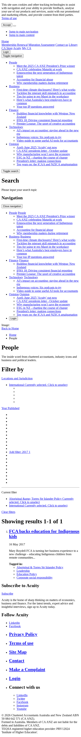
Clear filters (8, 512)
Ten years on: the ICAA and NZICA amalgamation (47, 164)
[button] (13, 56)
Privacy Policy (23, 634)
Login (6, 52)
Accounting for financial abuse (35, 79)
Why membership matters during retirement (42, 82)
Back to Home (10, 328)
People (13, 62)
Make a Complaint (27, 669)
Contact (16, 660)
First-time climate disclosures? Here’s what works (46, 89)
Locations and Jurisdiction (17, 378)
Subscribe (7, 593)
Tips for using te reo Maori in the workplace (43, 96)
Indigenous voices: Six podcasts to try (39, 137)
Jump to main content (21, 35)
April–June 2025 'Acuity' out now (37, 147)
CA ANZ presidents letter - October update (42, 150)
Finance (13, 110)
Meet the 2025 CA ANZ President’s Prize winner (46, 66)
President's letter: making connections (39, 161)
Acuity (17, 48)
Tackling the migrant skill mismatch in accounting (46, 93)
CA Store (7, 48)
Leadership (23, 570)
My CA (26, 48)
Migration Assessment (41, 44)
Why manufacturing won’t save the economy (43, 154)
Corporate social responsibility (35, 577)
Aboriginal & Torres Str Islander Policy (40, 567)
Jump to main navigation (23, 31)
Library (73, 44)
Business (14, 86)
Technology (16, 127)
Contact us (61, 44)
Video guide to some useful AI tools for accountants (47, 140)
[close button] (14, 25)
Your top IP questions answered (35, 106)
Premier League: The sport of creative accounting (46, 123)
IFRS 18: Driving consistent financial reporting (44, 120)
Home (5, 41)
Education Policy (27, 574)
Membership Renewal (15, 44)
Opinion (14, 144)
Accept (7, 25)
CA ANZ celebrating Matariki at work (39, 69)
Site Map (18, 651)
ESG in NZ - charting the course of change (42, 157)
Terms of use (9, 18)
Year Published (10, 408)
